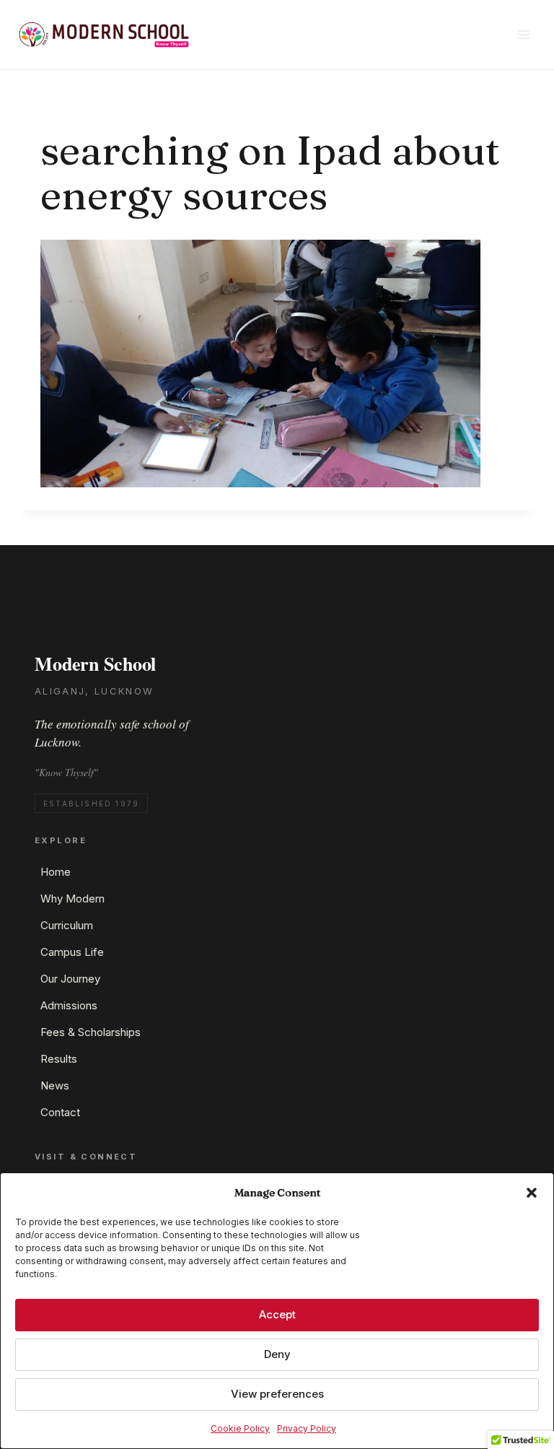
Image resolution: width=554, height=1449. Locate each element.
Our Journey (70, 978)
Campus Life (72, 952)
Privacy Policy (306, 1428)
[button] (531, 1192)
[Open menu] (523, 34)
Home (55, 872)
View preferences (277, 1394)
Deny (277, 1354)
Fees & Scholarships (90, 1032)
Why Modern (72, 898)
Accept (277, 1314)
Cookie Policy (240, 1428)
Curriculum (66, 925)
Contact (60, 1112)
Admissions (68, 1005)
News (54, 1085)
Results (58, 1059)
